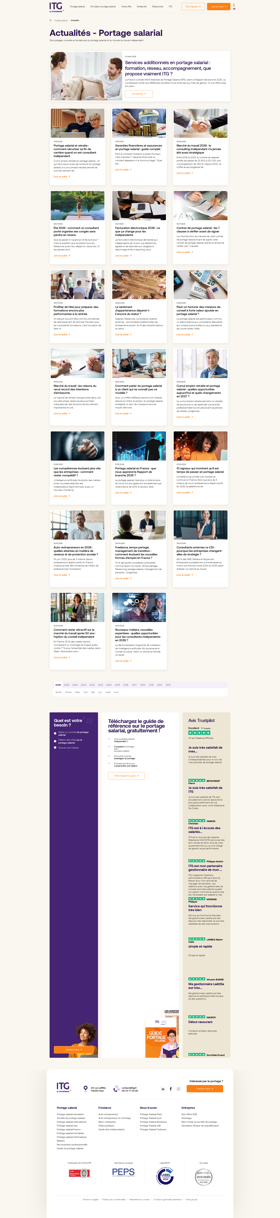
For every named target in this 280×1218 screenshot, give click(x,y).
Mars (77, 692)
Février (68, 692)
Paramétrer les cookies (139, 1199)
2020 (109, 685)
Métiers (61, 1141)
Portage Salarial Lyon (151, 1118)
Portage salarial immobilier (70, 1133)
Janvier (58, 692)
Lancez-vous (72, 1049)
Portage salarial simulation (70, 1114)
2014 (159, 685)
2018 (125, 685)
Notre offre (126, 6)
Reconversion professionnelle (72, 1144)
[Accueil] (50, 20)
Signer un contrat (73, 733)
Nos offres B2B (189, 1114)
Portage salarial (77, 6)
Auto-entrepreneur (108, 1114)
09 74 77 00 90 (130, 1090)
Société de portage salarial (71, 1118)
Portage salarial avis (67, 1125)
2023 (83, 685)
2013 (168, 685)
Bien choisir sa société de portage (199, 1122)
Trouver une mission (68, 747)
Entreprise (141, 6)
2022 (92, 685)
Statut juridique (106, 1125)
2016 (142, 685)
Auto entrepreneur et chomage (114, 1118)
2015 (151, 685)
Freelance (104, 1108)
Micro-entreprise (107, 1122)
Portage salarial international (71, 1122)
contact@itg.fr (129, 1087)
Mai (93, 692)
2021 (100, 685)
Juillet (107, 692)
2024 (75, 685)
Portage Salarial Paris (151, 1114)
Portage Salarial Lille (150, 1125)
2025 (66, 685)
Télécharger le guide (125, 775)
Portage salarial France (69, 1129)
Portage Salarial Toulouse (153, 1129)
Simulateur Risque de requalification (200, 1125)
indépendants (117, 1129)
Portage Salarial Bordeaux (153, 1122)
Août (116, 692)
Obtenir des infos (70, 741)
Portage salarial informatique (72, 1137)
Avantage (187, 1118)
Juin (100, 692)
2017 (134, 685)
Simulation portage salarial (103, 6)
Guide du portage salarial (70, 1148)
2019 (117, 685)
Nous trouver (148, 1108)
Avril (86, 692)
